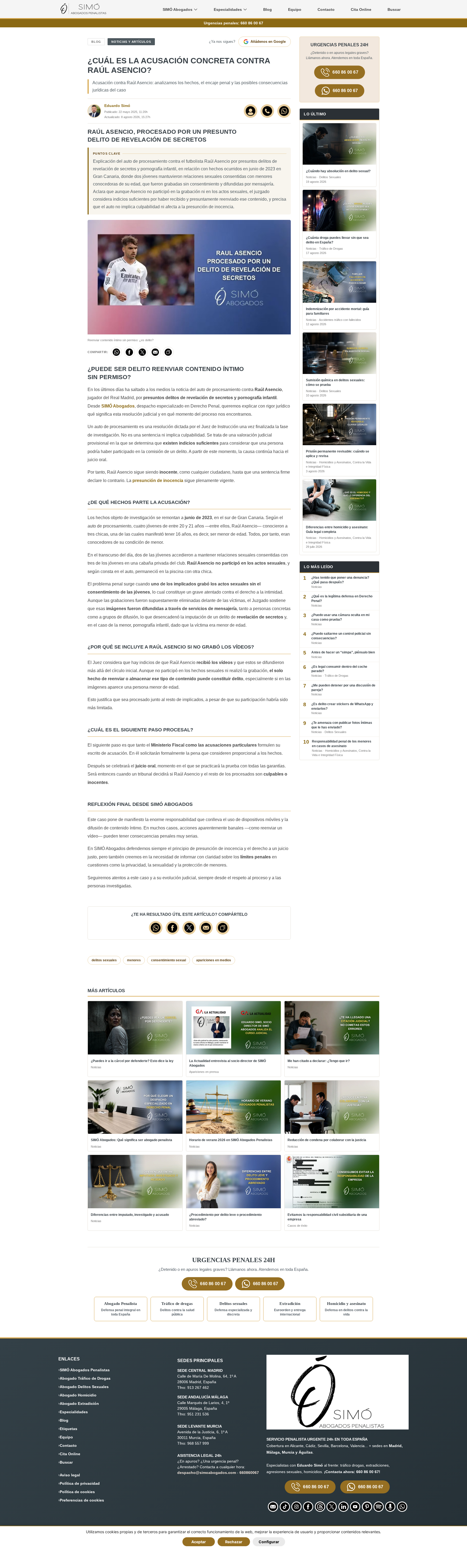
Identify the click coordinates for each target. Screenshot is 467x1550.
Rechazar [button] (233, 1541)
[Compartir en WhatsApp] (116, 352)
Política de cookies (77, 1492)
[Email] (273, 1507)
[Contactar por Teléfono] (267, 111)
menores (134, 960)
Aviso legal (70, 1475)
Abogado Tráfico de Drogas (85, 1378)
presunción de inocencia (157, 480)
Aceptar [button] (198, 1541)
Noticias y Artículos (131, 41)
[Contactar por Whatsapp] (284, 111)
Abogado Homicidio (78, 1395)
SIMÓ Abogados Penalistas (85, 1370)
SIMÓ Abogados (118, 406)
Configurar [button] (269, 1541)
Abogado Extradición (79, 1403)
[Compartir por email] (155, 352)
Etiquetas (68, 1429)
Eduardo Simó (117, 105)
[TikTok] (285, 1507)
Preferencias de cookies (82, 1500)
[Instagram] (296, 1507)
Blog (267, 9)
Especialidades (74, 1412)
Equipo (294, 9)
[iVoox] (390, 1507)
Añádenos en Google (268, 42)
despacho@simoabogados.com (206, 1472)
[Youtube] (355, 1507)
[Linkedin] (343, 1507)
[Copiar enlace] (168, 352)
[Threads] (320, 1507)
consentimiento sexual (168, 960)
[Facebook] (308, 1507)
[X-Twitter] (331, 1507)
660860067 (249, 1472)
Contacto (326, 9)
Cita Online (361, 9)
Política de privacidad (80, 1483)
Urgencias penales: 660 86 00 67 (233, 23)
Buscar (394, 9)
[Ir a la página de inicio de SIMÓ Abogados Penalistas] (83, 12)
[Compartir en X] (142, 352)
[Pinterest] (367, 1507)
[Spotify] (378, 1507)
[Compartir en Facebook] (129, 352)
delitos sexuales (104, 960)
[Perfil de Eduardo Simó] (250, 111)
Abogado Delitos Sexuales (84, 1387)
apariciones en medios (213, 960)
